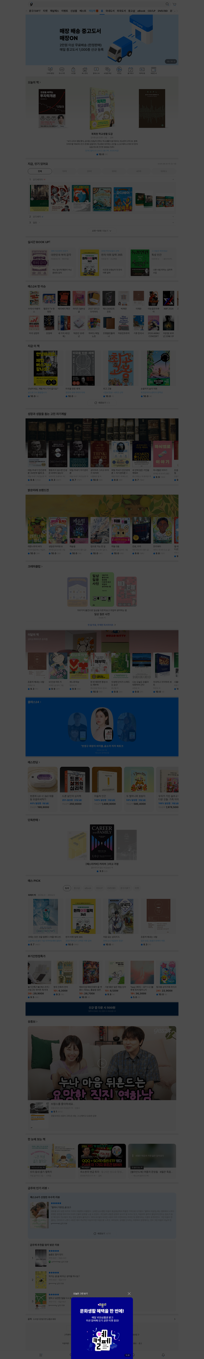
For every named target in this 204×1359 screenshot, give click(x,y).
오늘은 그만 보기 (80, 1293)
